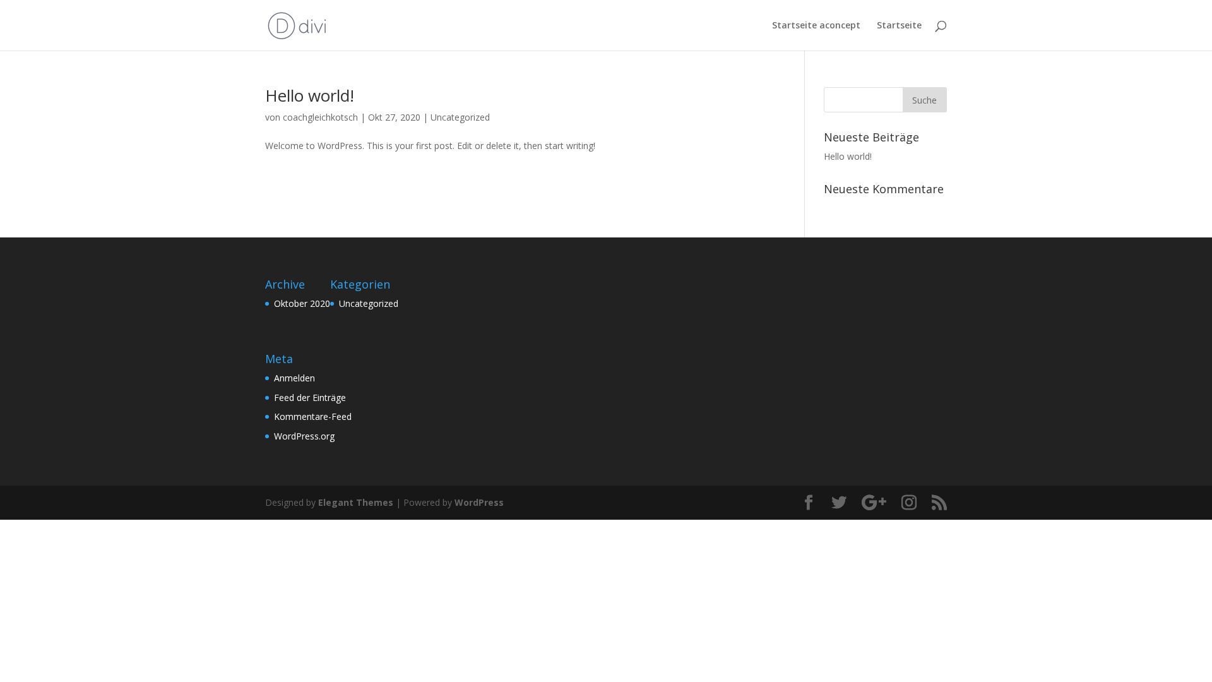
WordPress (479, 502)
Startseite (899, 26)
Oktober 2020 (302, 303)
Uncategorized (460, 117)
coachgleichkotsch (320, 117)
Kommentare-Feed (313, 416)
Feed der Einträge (310, 398)
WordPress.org (304, 436)
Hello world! (309, 95)
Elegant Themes (355, 502)
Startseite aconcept (816, 26)
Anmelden (294, 378)
